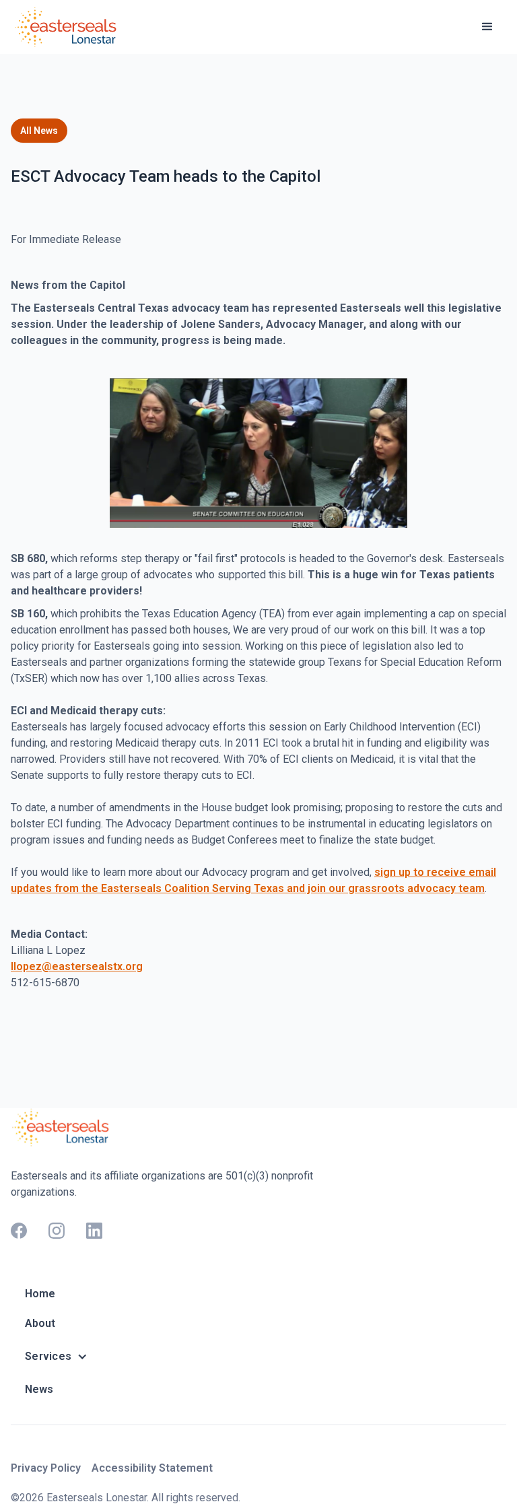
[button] (487, 27)
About (40, 1323)
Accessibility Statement (152, 1468)
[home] (68, 27)
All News (39, 130)
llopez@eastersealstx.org (77, 966)
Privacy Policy (46, 1468)
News (39, 1389)
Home (40, 1293)
